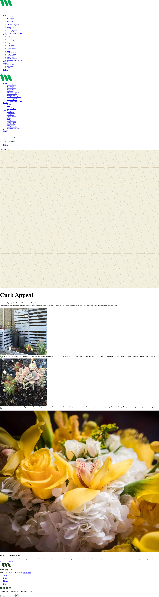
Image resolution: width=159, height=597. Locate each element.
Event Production (11, 52)
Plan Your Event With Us (6, 562)
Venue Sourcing (11, 55)
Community (10, 67)
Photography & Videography (14, 60)
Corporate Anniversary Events (14, 33)
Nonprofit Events (11, 20)
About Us (5, 63)
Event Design (10, 43)
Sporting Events (11, 21)
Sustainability (10, 66)
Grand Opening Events (13, 24)
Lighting (9, 49)
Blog (4, 69)
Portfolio (5, 61)
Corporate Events (11, 17)
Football (5, 70)
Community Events (12, 30)
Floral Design (10, 57)
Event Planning (11, 45)
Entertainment (10, 46)
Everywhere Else (11, 40)
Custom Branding (11, 48)
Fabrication (10, 51)
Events (5, 15)
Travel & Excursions (12, 58)
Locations (5, 34)
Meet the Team (10, 64)
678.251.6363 (27, 573)
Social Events (10, 18)
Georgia (9, 36)
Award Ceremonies (12, 26)
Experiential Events (12, 31)
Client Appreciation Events (14, 29)
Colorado (9, 39)
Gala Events (10, 23)
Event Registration (11, 54)
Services (5, 42)
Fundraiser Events (11, 27)
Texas (8, 37)
